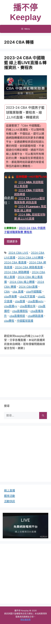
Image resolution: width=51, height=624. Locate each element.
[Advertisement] (25, 376)
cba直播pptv (36, 301)
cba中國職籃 (34, 291)
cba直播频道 (17, 316)
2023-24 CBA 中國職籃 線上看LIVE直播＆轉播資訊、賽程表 (25, 62)
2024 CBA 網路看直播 (29, 267)
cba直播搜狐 (20, 311)
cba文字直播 (27, 296)
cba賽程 (9, 320)
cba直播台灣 (27, 306)
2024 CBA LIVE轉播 (30, 257)
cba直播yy (10, 306)
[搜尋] (43, 415)
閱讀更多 (12, 241)
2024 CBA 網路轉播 (16, 272)
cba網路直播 (35, 316)
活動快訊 (9, 501)
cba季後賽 (10, 296)
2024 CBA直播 (28, 286)
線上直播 (9, 490)
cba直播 (20, 301)
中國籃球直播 (25, 320)
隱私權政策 (25, 619)
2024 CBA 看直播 (15, 262)
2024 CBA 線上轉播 (22, 282)
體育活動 (9, 496)
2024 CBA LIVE (18, 252)
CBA (7, 291)
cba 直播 (18, 291)
